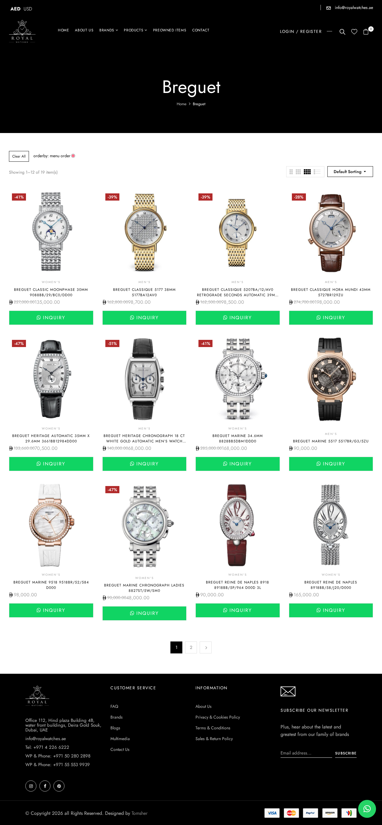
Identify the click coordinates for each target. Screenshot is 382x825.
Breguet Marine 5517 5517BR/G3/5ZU (331, 441)
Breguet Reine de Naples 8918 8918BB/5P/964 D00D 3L (237, 585)
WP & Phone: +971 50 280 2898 (57, 756)
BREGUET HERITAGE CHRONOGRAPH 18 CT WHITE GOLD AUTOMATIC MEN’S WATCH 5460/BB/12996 (144, 441)
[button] (368, 32)
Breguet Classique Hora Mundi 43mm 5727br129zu (331, 292)
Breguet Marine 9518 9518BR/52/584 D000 (51, 585)
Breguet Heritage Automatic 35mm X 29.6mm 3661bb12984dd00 (51, 438)
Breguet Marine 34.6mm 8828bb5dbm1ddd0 (237, 438)
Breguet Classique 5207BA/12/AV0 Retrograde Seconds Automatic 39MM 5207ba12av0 (237, 295)
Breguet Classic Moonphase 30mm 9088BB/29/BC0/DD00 (51, 292)
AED (15, 8)
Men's (144, 282)
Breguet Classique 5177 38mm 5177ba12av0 (144, 292)
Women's (51, 282)
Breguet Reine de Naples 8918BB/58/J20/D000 (330, 585)
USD (28, 8)
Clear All (19, 156)
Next (206, 647)
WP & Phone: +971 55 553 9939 (57, 764)
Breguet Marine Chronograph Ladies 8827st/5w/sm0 (144, 588)
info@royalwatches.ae (353, 7)
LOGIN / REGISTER (301, 31)
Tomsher (139, 813)
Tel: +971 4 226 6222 (47, 747)
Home (182, 104)
